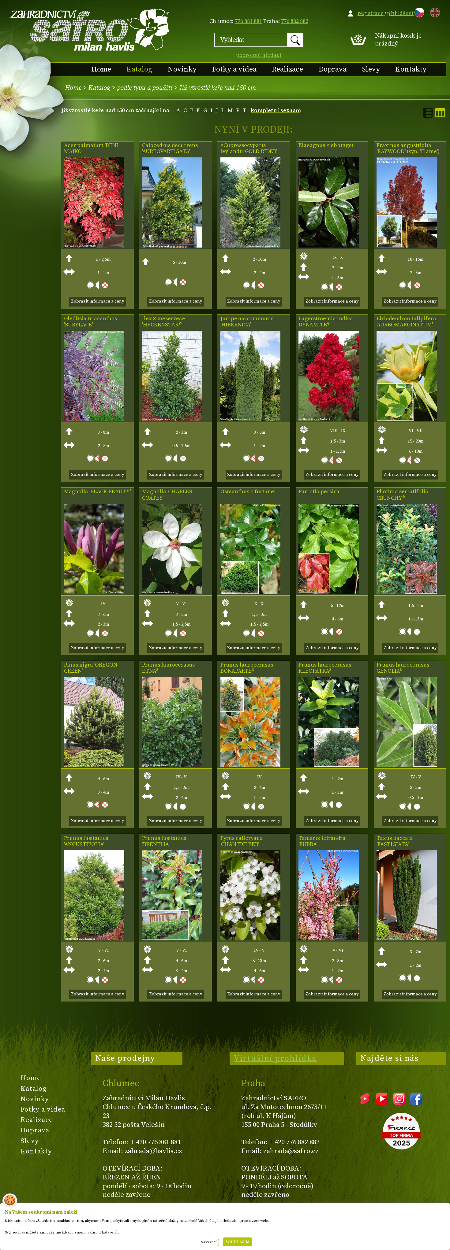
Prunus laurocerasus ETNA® (168, 668)
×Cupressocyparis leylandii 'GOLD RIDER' (248, 148)
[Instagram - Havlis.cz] (399, 1103)
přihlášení (400, 13)
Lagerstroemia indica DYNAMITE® (325, 322)
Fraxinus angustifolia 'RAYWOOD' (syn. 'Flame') (408, 148)
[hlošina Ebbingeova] (328, 245)
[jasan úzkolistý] (407, 245)
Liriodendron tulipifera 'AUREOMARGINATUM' (406, 322)
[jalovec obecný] (250, 419)
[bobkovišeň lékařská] (172, 765)
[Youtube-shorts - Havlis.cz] (364, 1103)
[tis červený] (407, 938)
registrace (371, 13)
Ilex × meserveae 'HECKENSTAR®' (163, 322)
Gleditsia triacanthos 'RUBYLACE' (90, 322)
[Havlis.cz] (90, 29)
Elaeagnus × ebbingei (326, 145)
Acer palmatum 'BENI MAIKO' (91, 148)
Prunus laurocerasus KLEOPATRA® (324, 668)
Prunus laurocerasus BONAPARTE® (246, 668)
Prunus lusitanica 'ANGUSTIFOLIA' (86, 841)
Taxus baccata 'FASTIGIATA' (395, 841)
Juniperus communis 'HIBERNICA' (246, 322)
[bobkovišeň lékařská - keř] (328, 765)
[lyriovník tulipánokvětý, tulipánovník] (407, 419)
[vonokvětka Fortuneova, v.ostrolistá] (250, 592)
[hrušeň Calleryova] (250, 938)
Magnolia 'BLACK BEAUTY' (97, 492)
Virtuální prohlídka (275, 1058)
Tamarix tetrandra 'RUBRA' (322, 841)
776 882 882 (294, 21)
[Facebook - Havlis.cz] (416, 1103)
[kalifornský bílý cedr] (172, 245)
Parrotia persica (318, 492)
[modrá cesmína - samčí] (172, 419)
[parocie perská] (328, 592)
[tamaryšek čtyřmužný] (328, 938)
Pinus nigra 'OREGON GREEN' (90, 668)
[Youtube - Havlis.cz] (382, 1103)
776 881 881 (248, 21)
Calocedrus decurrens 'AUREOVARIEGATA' (170, 148)
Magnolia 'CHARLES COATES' (167, 495)
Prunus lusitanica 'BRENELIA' (164, 841)
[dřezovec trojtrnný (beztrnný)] (94, 419)
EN (433, 11)
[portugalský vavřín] (172, 938)
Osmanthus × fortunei (248, 492)
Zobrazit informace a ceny (97, 301)
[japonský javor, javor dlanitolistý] (94, 245)
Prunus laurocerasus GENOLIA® (403, 668)
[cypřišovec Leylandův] (250, 245)
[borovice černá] (94, 765)
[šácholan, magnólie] (94, 592)
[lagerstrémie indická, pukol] (328, 419)
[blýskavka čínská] (407, 592)
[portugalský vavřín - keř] (94, 938)
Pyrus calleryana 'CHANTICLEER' (241, 841)
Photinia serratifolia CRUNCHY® (402, 495)
